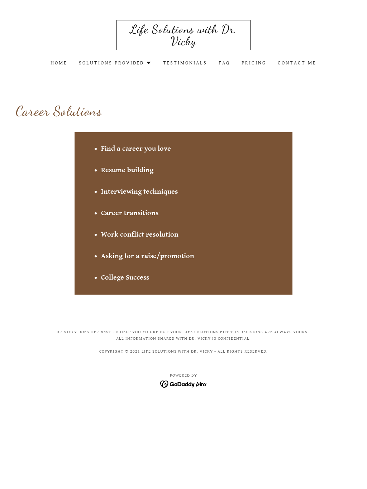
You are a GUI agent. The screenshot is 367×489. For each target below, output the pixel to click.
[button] (115, 63)
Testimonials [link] (185, 63)
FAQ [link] (224, 63)
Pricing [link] (254, 63)
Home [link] (59, 63)
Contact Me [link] (297, 63)
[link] (183, 43)
